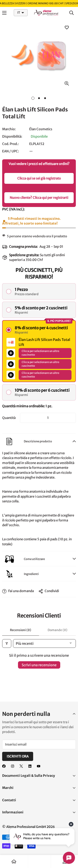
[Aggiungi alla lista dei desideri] (67, 27)
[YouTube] (38, 766)
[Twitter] (21, 766)
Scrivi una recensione (39, 665)
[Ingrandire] (67, 83)
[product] (13, 861)
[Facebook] (4, 766)
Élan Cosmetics (40, 129)
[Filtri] (6, 643)
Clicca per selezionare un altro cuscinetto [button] (40, 352)
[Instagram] (12, 766)
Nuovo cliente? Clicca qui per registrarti (39, 197)
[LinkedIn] (30, 766)
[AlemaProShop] (46, 13)
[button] (39, 291)
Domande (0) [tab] (57, 630)
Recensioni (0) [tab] (20, 630)
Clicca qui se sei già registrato (39, 178)
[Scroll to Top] (70, 845)
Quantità (9, 418)
